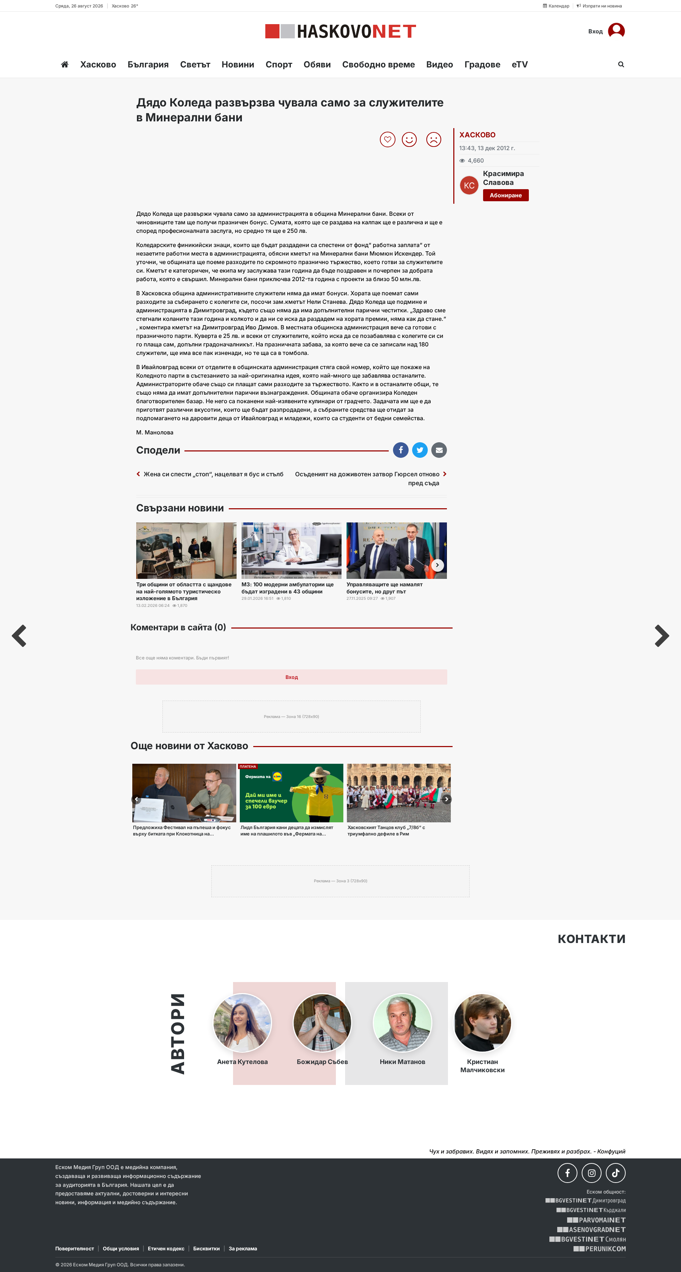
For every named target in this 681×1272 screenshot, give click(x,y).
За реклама (243, 1248)
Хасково (98, 64)
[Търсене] (619, 64)
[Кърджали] (591, 1210)
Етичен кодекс (166, 1248)
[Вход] (616, 31)
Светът (195, 64)
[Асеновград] (591, 1229)
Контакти (592, 939)
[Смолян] (587, 1239)
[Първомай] (596, 1220)
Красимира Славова (503, 178)
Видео (439, 64)
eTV (520, 64)
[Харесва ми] (412, 139)
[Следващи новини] (437, 565)
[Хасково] (340, 31)
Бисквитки (206, 1248)
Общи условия (121, 1248)
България (148, 64)
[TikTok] (616, 1173)
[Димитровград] (586, 1201)
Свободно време (378, 64)
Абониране (506, 195)
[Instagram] (592, 1173)
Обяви (317, 64)
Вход (595, 31)
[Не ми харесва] (436, 139)
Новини (238, 64)
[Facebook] (567, 1173)
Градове (482, 64)
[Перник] (600, 1248)
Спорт (279, 64)
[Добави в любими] (388, 139)
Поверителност (74, 1248)
